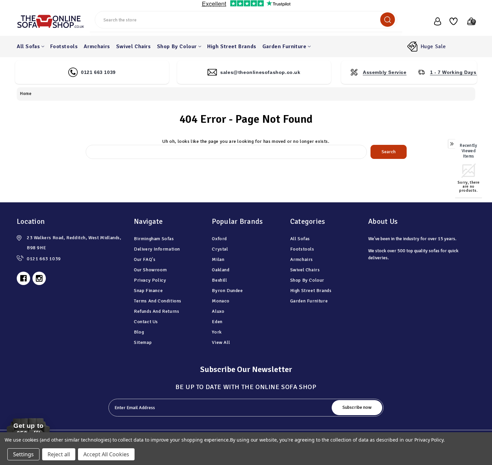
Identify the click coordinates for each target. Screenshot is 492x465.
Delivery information (157, 249)
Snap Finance (148, 290)
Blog (139, 332)
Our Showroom (150, 270)
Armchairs (97, 46)
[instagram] (39, 278)
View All (221, 342)
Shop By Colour (177, 46)
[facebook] (23, 278)
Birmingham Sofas (154, 239)
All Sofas (28, 46)
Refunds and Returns (156, 311)
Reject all (59, 454)
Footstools (64, 46)
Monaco (221, 301)
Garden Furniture (284, 46)
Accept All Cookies (106, 454)
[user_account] (434, 21)
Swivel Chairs (133, 46)
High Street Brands (231, 46)
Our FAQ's (144, 259)
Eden (217, 321)
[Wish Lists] (451, 21)
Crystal (220, 249)
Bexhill (219, 280)
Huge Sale (433, 46)
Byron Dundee (227, 290)
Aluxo (218, 311)
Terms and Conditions (157, 301)
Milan (218, 259)
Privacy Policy (150, 280)
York (217, 332)
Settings (23, 454)
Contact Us (146, 321)
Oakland (220, 270)
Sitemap (143, 342)
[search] (387, 19)
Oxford (219, 239)
